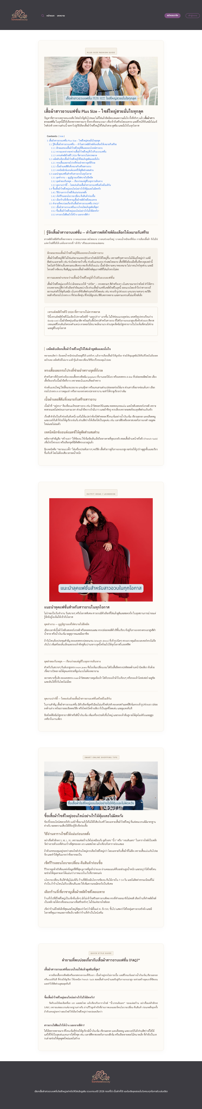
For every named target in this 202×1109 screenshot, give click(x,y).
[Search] (42, 16)
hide (61, 136)
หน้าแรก (50, 15)
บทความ (61, 15)
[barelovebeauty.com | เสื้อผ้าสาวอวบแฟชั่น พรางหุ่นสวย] (19, 14)
